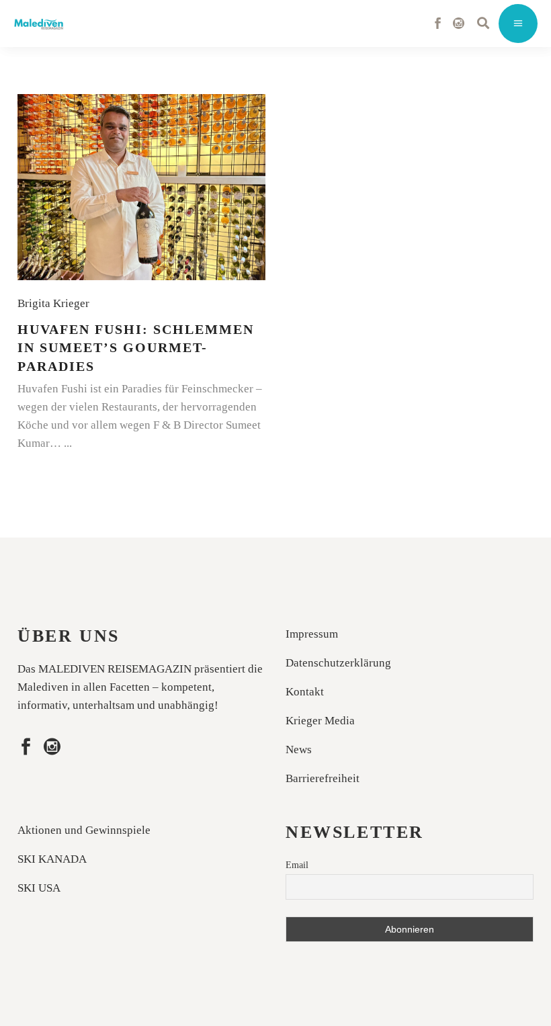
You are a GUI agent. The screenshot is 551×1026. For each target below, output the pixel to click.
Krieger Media (320, 720)
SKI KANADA (52, 859)
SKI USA (38, 888)
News (299, 749)
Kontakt (305, 691)
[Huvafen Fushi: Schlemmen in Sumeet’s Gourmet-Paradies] (141, 187)
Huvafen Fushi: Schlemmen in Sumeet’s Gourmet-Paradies (135, 348)
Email (297, 865)
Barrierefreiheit (322, 778)
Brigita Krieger (56, 303)
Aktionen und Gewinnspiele (84, 830)
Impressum (312, 634)
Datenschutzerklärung (338, 662)
